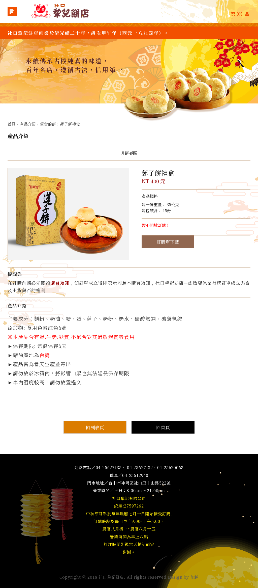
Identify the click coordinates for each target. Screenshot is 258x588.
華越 (194, 577)
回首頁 (163, 427)
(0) (239, 13)
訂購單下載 (167, 241)
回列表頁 (95, 427)
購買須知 (60, 282)
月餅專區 (129, 153)
